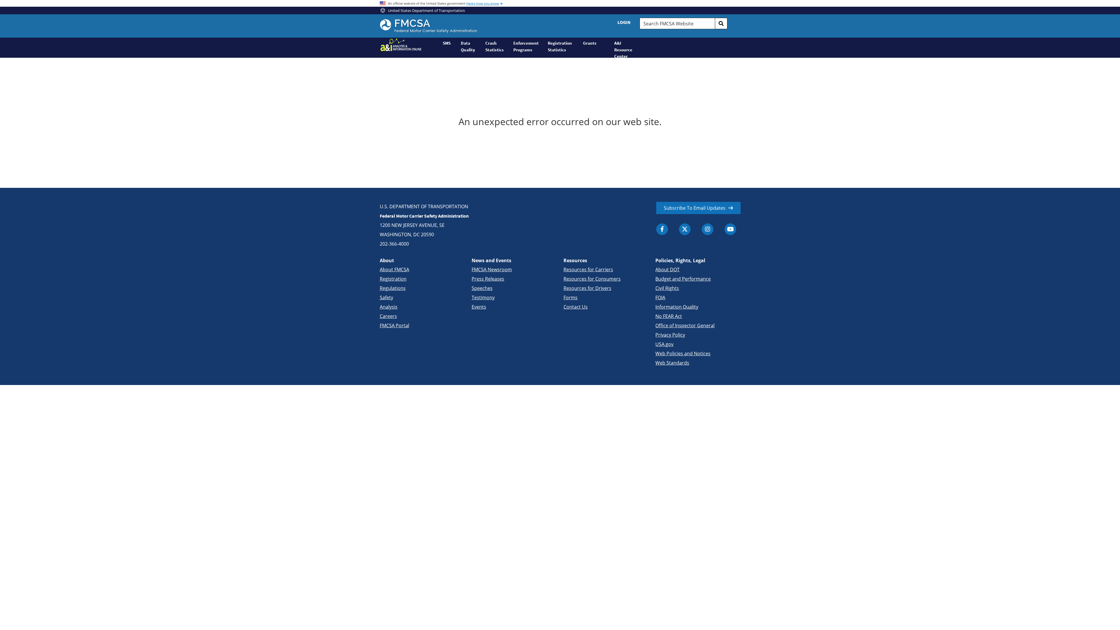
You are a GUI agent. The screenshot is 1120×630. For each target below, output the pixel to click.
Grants (589, 43)
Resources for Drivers (587, 288)
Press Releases (488, 279)
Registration (393, 279)
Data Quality (468, 46)
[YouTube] (730, 229)
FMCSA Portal (394, 325)
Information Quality (676, 307)
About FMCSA (394, 269)
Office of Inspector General (685, 325)
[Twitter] (685, 229)
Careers (388, 316)
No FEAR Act (668, 316)
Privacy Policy (670, 335)
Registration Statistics (560, 46)
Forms (571, 297)
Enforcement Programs (526, 46)
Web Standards (672, 363)
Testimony (483, 297)
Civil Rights (667, 288)
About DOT (667, 269)
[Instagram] (707, 229)
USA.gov (664, 344)
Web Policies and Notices (682, 353)
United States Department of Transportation (426, 10)
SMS (447, 43)
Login (624, 22)
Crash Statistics (494, 46)
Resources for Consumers (592, 279)
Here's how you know (482, 3)
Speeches (482, 288)
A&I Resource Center (623, 49)
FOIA (660, 297)
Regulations (393, 288)
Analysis (389, 307)
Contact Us (576, 307)
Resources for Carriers (588, 269)
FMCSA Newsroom (492, 269)
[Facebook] (662, 229)
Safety (386, 297)
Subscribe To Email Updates (694, 208)
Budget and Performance (683, 279)
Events (479, 307)
